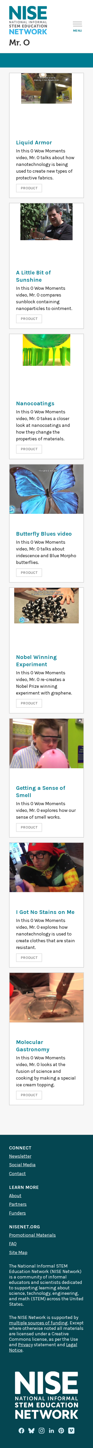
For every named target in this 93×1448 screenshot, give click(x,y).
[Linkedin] (51, 1430)
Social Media (22, 1165)
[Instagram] (41, 1430)
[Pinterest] (61, 1430)
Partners (18, 1204)
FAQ (13, 1244)
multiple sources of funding (38, 1323)
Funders (17, 1213)
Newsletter (20, 1156)
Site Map (18, 1252)
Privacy (25, 1345)
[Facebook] (21, 1430)
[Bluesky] (31, 1430)
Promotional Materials (32, 1235)
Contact (17, 1173)
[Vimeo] (71, 1431)
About (15, 1195)
